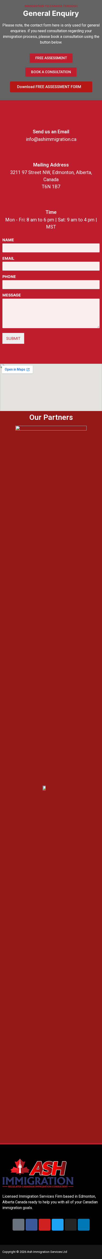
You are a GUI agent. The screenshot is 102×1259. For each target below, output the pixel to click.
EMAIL (9, 258)
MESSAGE (11, 295)
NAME (9, 239)
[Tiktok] (18, 1225)
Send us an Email (51, 131)
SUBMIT (13, 338)
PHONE (9, 276)
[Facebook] (31, 1225)
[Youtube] (45, 1225)
